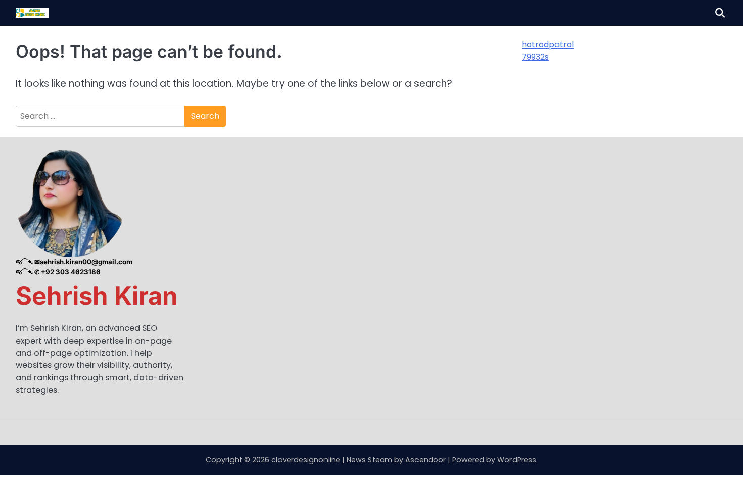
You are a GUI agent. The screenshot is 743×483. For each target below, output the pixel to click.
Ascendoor (425, 460)
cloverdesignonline (305, 460)
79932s (535, 57)
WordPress (516, 460)
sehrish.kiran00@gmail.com (86, 262)
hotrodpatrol (548, 45)
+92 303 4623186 (71, 272)
